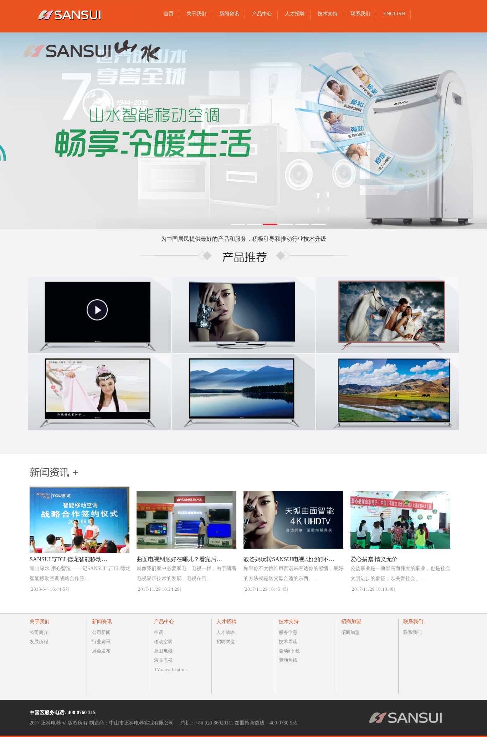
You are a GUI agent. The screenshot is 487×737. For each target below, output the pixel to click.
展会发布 (101, 651)
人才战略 (225, 632)
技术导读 (288, 641)
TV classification (170, 669)
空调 (158, 632)
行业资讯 (101, 641)
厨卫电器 (163, 651)
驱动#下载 (289, 651)
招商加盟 (350, 632)
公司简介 (39, 632)
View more (99, 315)
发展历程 (39, 641)
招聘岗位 (225, 641)
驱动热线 (288, 660)
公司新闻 (101, 632)
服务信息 (288, 632)
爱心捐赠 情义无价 (374, 559)
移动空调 (163, 641)
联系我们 (412, 632)
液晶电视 (163, 660)
